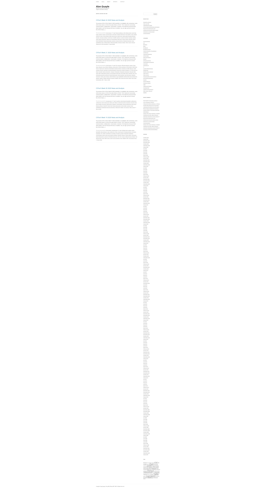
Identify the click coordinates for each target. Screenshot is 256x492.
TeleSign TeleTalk (106, 78)
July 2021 (145, 206)
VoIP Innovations (104, 44)
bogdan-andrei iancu (121, 34)
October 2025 (146, 137)
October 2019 (146, 240)
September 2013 (146, 337)
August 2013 (145, 339)
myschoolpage (114, 39)
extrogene (106, 70)
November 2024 (146, 142)
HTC (101, 133)
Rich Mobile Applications (148, 78)
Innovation (145, 63)
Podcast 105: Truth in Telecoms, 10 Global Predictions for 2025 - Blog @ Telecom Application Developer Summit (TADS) (151, 115)
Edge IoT (131, 68)
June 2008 (145, 438)
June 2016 (145, 284)
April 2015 (145, 307)
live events (104, 104)
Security (145, 79)
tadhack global (107, 42)
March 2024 (145, 155)
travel (103, 138)
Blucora (106, 67)
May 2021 (145, 209)
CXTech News (108, 33)
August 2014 (145, 320)
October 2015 (146, 297)
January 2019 (145, 254)
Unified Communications (148, 89)
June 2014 (145, 323)
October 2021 (146, 201)
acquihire (118, 101)
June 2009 (145, 419)
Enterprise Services (147, 60)
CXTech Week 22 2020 (107, 36)
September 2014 (146, 318)
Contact (122, 1)
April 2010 (145, 403)
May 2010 (145, 401)
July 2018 (145, 259)
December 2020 (146, 217)
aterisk (133, 130)
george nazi (119, 70)
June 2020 (145, 227)
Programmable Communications (149, 76)
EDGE (128, 68)
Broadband (145, 47)
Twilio (127, 42)
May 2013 (145, 344)
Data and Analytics (147, 57)
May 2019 (145, 248)
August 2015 (145, 300)
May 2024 (145, 152)
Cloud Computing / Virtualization (149, 51)
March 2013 (145, 347)
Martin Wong (109, 104)
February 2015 (146, 310)
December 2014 (146, 313)
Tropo (151, 474)
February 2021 (146, 214)
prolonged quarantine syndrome (102, 75)
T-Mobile (145, 471)
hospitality (98, 133)
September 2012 (146, 356)
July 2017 (145, 272)
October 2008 (146, 432)
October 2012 (146, 355)
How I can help (146, 23)
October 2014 (146, 316)
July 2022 (145, 187)
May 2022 (145, 190)
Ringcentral (154, 468)
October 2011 (146, 374)
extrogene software (103, 37)
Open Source (145, 73)
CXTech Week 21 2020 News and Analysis (110, 53)
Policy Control (146, 75)
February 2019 (146, 252)
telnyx (149, 474)
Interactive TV (146, 65)
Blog (103, 1)
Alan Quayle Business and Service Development (102, 7)
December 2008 (146, 429)
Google (123, 70)
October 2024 (146, 144)
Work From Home (124, 78)
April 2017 (145, 276)
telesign (123, 42)
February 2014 (146, 329)
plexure (123, 135)
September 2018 (146, 257)
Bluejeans (111, 67)
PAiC (134, 73)
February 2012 (146, 368)
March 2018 (145, 262)
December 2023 (146, 160)
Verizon (153, 476)
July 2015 (145, 302)
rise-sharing (134, 135)
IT (143, 67)
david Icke (107, 68)
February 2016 (146, 291)
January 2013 (145, 350)
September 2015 (146, 299)
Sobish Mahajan (113, 76)
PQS (136, 73)
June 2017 (145, 273)
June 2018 (145, 260)
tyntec (108, 138)
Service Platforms (146, 81)
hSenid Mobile (155, 465)
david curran (119, 36)
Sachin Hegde (123, 105)
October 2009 (146, 413)
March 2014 (145, 328)
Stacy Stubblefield (119, 76)
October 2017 (146, 268)
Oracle (144, 468)
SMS (150, 469)
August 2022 (145, 185)
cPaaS (101, 36)
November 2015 (146, 296)
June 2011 (145, 381)
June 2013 (145, 342)
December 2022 (146, 179)
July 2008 (145, 437)
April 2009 (145, 422)
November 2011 (146, 373)
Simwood (145, 469)
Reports (115, 1)
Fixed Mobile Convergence (148, 62)
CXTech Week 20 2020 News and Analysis (110, 88)
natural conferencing (127, 104)
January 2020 (145, 235)
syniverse (158, 469)
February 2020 (146, 233)
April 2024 (145, 153)
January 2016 (145, 292)
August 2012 (145, 358)
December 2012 (146, 352)
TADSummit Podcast (147, 86)
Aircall (133, 33)
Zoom (135, 138)
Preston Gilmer (128, 135)
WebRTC (116, 78)
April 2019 (145, 249)
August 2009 (145, 416)
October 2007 (146, 451)
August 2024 (145, 147)
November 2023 (146, 161)
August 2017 (145, 270)
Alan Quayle (103, 486)
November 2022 (146, 180)
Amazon (145, 462)
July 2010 (145, 398)
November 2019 (146, 238)
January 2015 (145, 312)
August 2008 (145, 435)
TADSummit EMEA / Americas (116, 42)
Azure (104, 67)
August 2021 (145, 204)
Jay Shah (122, 37)
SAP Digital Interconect (112, 136)
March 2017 (145, 278)
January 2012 (145, 369)
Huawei (144, 467)
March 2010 (145, 405)
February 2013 (146, 348)
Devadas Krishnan (131, 36)
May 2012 (145, 363)
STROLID (154, 469)
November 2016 (146, 283)
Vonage (145, 477)
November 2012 (146, 353)
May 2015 (145, 305)
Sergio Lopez (103, 76)
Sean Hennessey (128, 75)
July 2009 (145, 417)
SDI (118, 136)
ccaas (132, 34)
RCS (150, 468)
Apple (153, 462)
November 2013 (146, 334)
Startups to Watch (147, 83)
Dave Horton (114, 36)
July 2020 (145, 225)
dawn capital (125, 36)
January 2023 (145, 177)
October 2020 (146, 220)
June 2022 (145, 188)
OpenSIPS (130, 39)
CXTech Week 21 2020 (130, 67)
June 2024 (145, 150)
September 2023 (146, 164)
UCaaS (129, 42)
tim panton (112, 78)
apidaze (100, 34)
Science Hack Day (119, 41)
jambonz (118, 37)
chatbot (135, 34)
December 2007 (146, 448)
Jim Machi (126, 37)
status (102, 42)
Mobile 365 (126, 133)
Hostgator (127, 70)
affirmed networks (125, 65)
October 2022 (146, 182)
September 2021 (146, 203)
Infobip (104, 133)
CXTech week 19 (121, 132)
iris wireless (113, 133)
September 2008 (146, 433)
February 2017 (146, 280)
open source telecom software (111, 135)
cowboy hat (112, 132)
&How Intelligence (119, 33)
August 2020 (145, 224)
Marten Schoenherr (102, 39)
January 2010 (145, 408)
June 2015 (145, 304)
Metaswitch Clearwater (124, 71)
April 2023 (145, 172)
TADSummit (117, 107)
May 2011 (145, 382)
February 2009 (146, 425)
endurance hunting (122, 102)
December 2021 (146, 198)
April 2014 (145, 326)
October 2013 (146, 336)
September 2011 (146, 376)
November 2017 (146, 267)
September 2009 (146, 414)
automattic (114, 34)
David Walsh (111, 68)
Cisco (148, 464)
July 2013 (145, 340)
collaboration (133, 101)
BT (158, 462)
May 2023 (145, 171)
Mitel (100, 73)
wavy (121, 138)
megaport (113, 71)
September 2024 (146, 145)
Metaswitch (117, 71)
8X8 (124, 33)
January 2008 (145, 446)
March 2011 (145, 385)
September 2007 (146, 453)
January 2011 (145, 389)
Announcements (146, 41)
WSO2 (130, 78)
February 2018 (146, 264)
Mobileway (131, 133)
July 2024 (145, 148)
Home (97, 1)
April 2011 (145, 384)
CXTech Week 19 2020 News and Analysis (110, 117)
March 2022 (145, 193)
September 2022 (146, 184)
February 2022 (146, 195)
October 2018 (146, 256)
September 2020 (146, 222)
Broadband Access (147, 49)
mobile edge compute (105, 73)
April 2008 (145, 441)
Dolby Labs (112, 102)
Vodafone (157, 476)
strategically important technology (108, 107)
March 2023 (145, 174)
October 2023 (146, 163)
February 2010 (146, 406)
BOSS (144, 46)
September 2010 (146, 395)
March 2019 (145, 251)
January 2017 (145, 281)
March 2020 (145, 232)
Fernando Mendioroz (112, 70)
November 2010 (146, 392)
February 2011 (146, 387)
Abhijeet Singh (128, 33)
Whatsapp (155, 477)
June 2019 (145, 246)
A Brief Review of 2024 (147, 25)
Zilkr (102, 79)
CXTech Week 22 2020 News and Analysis (110, 20)
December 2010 (146, 390)
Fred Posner (110, 37)
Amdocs (131, 65)
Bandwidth (128, 101)
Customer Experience (147, 54)
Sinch (120, 136)
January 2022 (145, 196)
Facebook (145, 465)
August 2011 (145, 377)
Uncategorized (109, 101)
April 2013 (145, 345)
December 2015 (146, 294)
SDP (157, 468)
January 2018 (145, 265)
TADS (144, 84)
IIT (130, 70)
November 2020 (146, 219)
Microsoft (131, 71)
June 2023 (145, 169)
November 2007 (146, 449)
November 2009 (146, 411)
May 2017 (145, 275)
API (144, 43)
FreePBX (114, 37)
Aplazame (100, 67)
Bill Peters (145, 44)
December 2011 (146, 371)
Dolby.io (116, 102)
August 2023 (145, 166)
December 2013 (146, 332)
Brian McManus (104, 132)
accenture (119, 65)
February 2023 (146, 176)
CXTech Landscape (122, 67)
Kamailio (130, 37)
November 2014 (146, 315)
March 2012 (145, 366)
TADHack (150, 471)
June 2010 (145, 400)
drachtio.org (124, 68)
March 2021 (145, 212)
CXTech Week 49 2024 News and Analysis (151, 27)
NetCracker (118, 73)
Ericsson (101, 70)
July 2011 (145, 379)
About (108, 1)
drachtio (97, 37)
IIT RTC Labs (133, 70)
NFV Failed (123, 73)
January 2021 (145, 216)
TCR (153, 472)
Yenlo (133, 78)
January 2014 (145, 331)
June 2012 (145, 361)
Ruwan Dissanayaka (107, 41)
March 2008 (145, 443)
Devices (144, 59)
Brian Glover (115, 67)
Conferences (145, 52)
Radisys (147, 468)
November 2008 (146, 430)
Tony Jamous (126, 107)
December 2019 (146, 236)
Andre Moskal (123, 101)
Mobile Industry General (148, 71)
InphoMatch (108, 133)
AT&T (156, 462)
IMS (147, 467)
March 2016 (145, 289)
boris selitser (128, 34)
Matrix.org (109, 39)
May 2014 (145, 324)
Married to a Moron (147, 22)
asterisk (103, 34)
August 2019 (145, 243)
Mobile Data (145, 70)
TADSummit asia (128, 136)
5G (116, 65)
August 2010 (145, 397)
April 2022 (145, 192)
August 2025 (145, 139)
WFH (120, 78)
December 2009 (146, 409)
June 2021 (145, 208)
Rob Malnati (100, 41)
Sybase (123, 136)
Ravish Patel (110, 105)
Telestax (145, 474)
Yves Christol (131, 138)
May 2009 (145, 421)
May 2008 (145, 440)
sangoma (114, 41)
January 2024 (145, 158)
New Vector (119, 39)
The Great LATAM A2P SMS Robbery (150, 129)
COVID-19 (98, 36)
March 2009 (145, 424)
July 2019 (145, 244)
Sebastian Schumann (127, 41)
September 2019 (146, 241)
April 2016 (145, 288)
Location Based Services (148, 68)
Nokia (127, 73)
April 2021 (145, 211)
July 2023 (145, 168)
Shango (107, 76)
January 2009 (145, 427)
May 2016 (145, 286)
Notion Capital (125, 39)
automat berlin (109, 34)
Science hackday (121, 75)
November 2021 (146, 200)
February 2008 (146, 445)
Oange (103, 135)
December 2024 (146, 140)
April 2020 (145, 230)
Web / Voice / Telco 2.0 (147, 91)
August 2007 (145, 454)
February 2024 (146, 156)
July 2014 (145, 321)
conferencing (98, 102)
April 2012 (145, 364)
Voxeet (133, 107)
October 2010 (146, 393)
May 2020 (145, 228)
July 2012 (145, 360)
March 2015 (145, 308)
